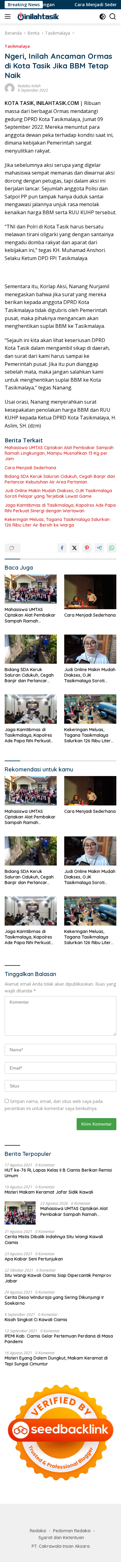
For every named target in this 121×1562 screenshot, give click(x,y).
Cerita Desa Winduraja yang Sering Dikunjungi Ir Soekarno (54, 1300)
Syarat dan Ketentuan (61, 1537)
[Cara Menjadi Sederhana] (90, 592)
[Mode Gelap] (102, 16)
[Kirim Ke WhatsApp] (111, 548)
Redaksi (38, 1531)
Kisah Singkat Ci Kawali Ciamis (36, 1319)
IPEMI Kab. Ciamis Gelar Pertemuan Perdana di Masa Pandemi (59, 1338)
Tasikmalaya (17, 46)
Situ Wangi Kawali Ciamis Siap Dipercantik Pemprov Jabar (58, 1278)
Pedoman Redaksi (72, 1531)
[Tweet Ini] (74, 548)
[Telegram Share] (99, 548)
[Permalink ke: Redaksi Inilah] (10, 88)
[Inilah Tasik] (46, 16)
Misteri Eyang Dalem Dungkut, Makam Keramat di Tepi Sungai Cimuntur (56, 1360)
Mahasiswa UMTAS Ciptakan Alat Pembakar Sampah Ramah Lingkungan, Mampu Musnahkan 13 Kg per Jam (59, 453)
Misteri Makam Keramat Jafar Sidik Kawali (49, 1192)
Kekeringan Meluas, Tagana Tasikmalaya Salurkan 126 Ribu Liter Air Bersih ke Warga (57, 522)
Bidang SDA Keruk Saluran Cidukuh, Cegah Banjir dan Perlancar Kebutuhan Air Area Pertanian (60, 479)
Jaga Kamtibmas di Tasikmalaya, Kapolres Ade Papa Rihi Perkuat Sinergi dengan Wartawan (60, 508)
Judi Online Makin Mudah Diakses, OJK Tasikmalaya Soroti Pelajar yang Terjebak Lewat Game (58, 493)
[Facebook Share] (62, 548)
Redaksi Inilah (29, 86)
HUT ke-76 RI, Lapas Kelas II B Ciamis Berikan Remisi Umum (58, 1172)
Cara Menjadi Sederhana (86, 4)
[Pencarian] (112, 16)
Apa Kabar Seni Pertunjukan (34, 1259)
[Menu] (9, 16)
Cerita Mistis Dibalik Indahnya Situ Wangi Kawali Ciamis (54, 1239)
